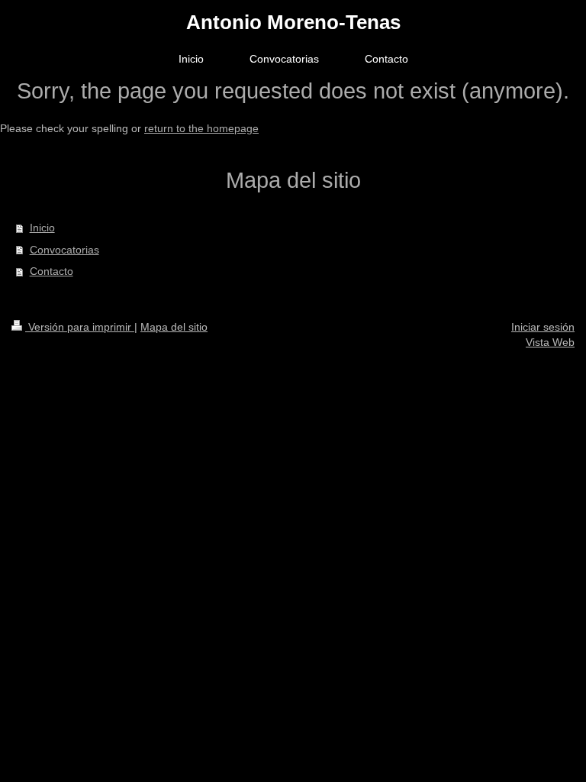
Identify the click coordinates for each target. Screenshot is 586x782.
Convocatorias (64, 250)
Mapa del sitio (174, 327)
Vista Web (550, 342)
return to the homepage (201, 128)
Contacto (51, 271)
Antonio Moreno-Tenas (293, 22)
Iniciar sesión (543, 327)
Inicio (42, 227)
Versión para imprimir (79, 327)
